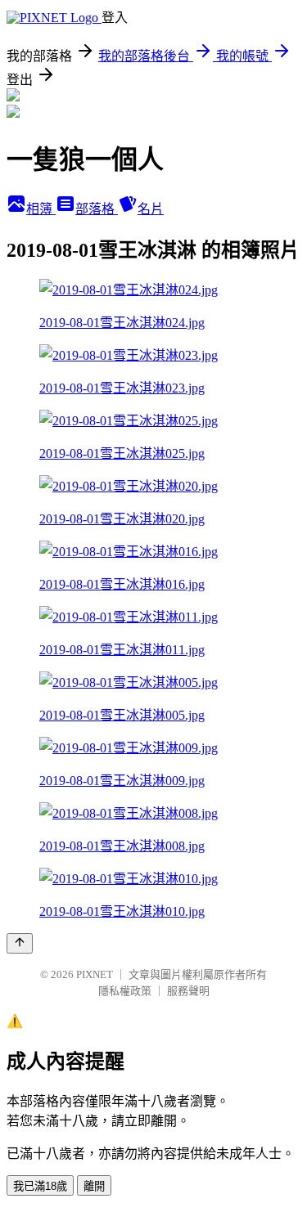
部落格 (96, 209)
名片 (151, 209)
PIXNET (94, 974)
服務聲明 (188, 991)
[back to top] (20, 943)
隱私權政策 (124, 991)
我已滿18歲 (40, 1186)
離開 (94, 1186)
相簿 (41, 209)
